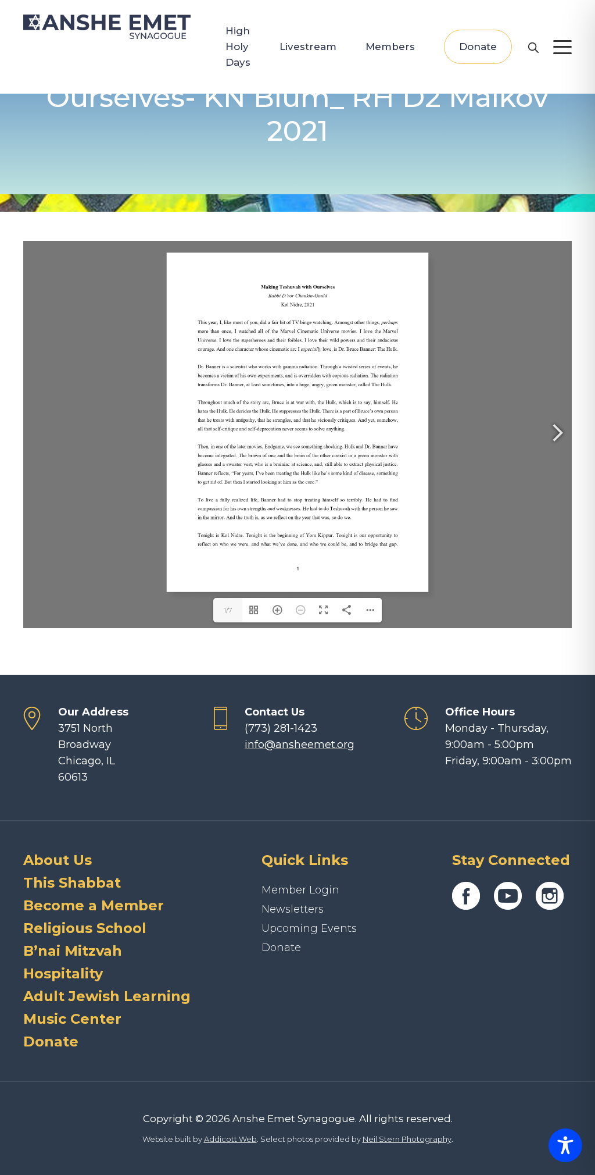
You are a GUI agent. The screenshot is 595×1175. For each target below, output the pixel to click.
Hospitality (63, 973)
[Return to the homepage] (107, 27)
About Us (57, 860)
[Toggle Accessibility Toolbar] (565, 1145)
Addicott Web (230, 1139)
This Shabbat (72, 882)
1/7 (228, 610)
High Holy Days (237, 46)
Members (390, 46)
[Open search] (532, 47)
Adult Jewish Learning (107, 996)
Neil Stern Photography (407, 1139)
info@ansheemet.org (299, 744)
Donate (478, 46)
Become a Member (93, 905)
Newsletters (292, 909)
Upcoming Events (309, 928)
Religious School (84, 928)
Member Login (300, 890)
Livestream (307, 46)
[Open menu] (562, 47)
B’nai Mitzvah (72, 950)
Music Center (72, 1018)
